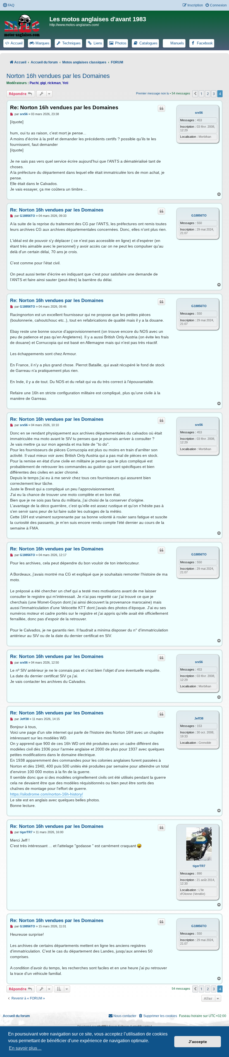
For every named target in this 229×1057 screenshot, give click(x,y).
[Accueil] (25, 24)
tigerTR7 (199, 866)
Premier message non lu (152, 93)
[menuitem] (8, 5)
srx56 (199, 112)
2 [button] (208, 93)
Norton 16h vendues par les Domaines (58, 75)
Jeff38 (198, 718)
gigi (43, 83)
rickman (54, 83)
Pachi (34, 83)
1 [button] (201, 93)
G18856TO (199, 215)
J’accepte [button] (198, 1041)
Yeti (65, 83)
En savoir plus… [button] (25, 1048)
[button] (195, 93)
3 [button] (214, 93)
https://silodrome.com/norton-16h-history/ (46, 794)
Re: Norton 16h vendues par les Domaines (64, 107)
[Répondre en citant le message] (161, 108)
